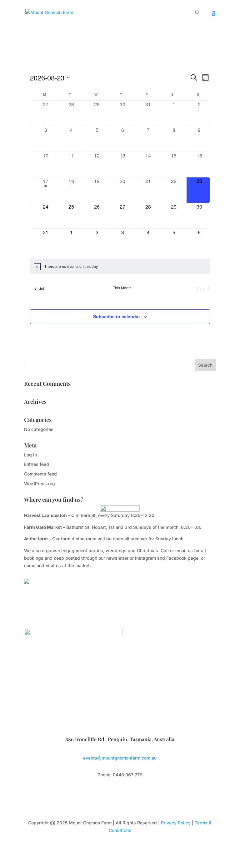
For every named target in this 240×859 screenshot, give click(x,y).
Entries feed (36, 464)
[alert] (120, 266)
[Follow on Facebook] (114, 793)
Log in (30, 454)
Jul (41, 288)
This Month (122, 287)
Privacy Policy (176, 822)
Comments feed (40, 473)
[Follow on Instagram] (126, 793)
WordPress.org (39, 483)
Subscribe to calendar (116, 316)
